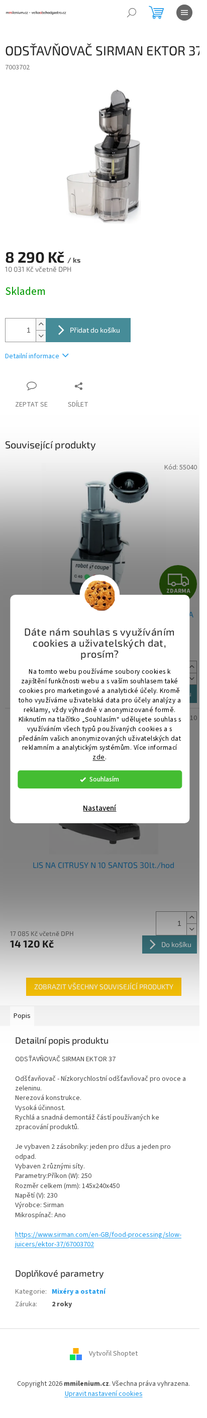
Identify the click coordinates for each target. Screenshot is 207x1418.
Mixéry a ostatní (79, 1292)
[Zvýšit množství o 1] (41, 324)
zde (98, 757)
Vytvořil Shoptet (113, 1354)
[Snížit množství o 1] (41, 336)
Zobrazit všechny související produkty (103, 986)
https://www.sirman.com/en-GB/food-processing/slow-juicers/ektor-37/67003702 (98, 1239)
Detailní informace (32, 356)
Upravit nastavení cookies (104, 1394)
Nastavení (99, 808)
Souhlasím (104, 779)
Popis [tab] (22, 1016)
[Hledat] (132, 13)
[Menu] (184, 13)
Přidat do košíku (95, 330)
